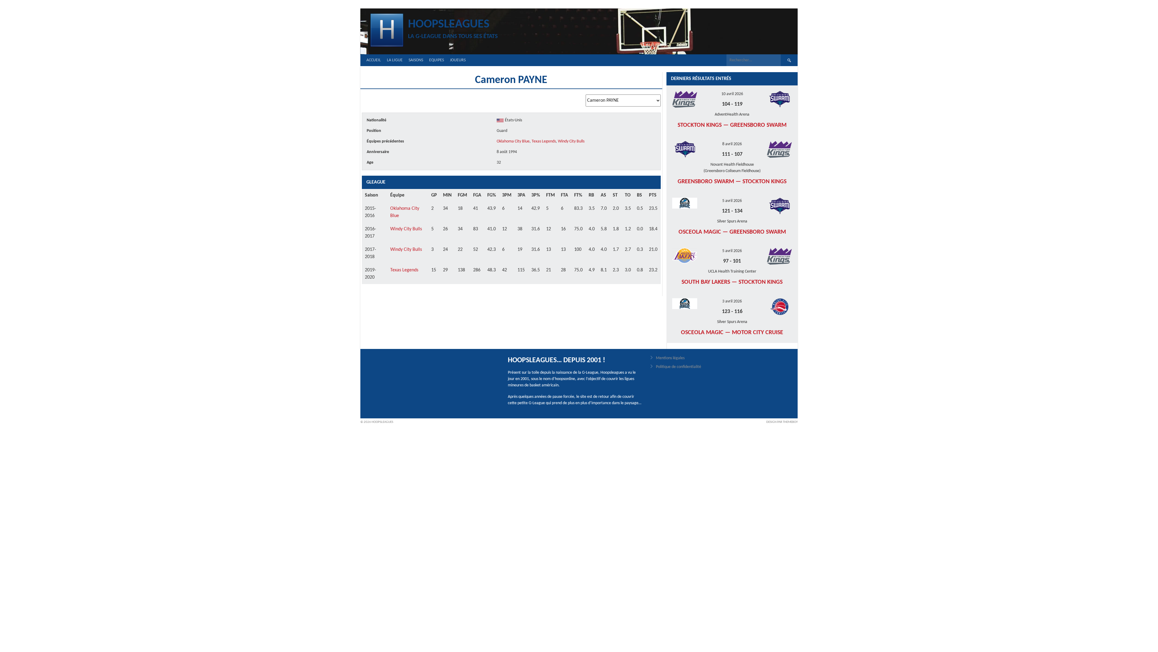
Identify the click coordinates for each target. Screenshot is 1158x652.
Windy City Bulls (571, 141)
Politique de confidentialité (678, 367)
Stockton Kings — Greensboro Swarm (732, 125)
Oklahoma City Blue (513, 141)
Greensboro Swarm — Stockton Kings (732, 182)
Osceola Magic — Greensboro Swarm (732, 232)
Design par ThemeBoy (782, 422)
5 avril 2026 (732, 201)
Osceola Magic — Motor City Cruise (732, 333)
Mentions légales (670, 358)
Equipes (436, 60)
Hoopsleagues (448, 24)
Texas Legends (544, 141)
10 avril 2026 (732, 94)
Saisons (416, 60)
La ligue (395, 60)
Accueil (373, 60)
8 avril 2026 (732, 144)
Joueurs (458, 60)
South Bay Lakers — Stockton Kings (732, 282)
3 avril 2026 (732, 301)
